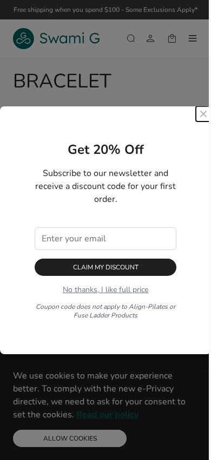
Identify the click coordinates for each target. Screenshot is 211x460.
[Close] (203, 113)
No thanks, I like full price (105, 290)
